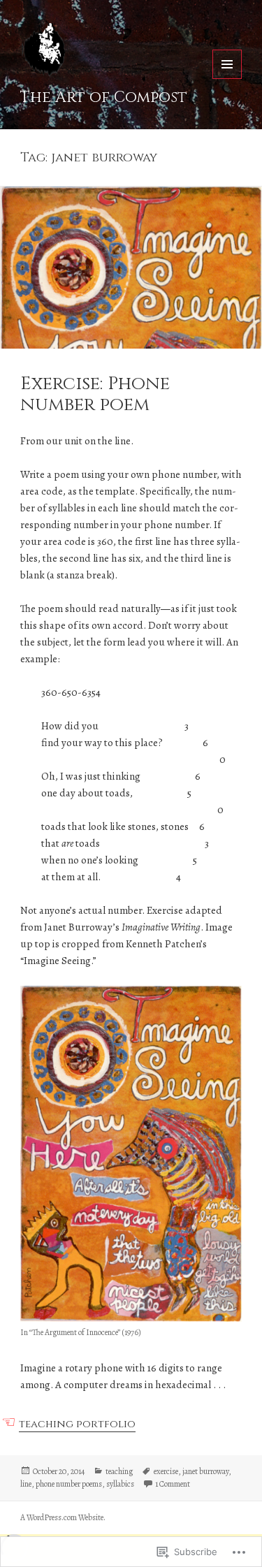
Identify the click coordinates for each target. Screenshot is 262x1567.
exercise (166, 1471)
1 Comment (172, 1483)
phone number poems (69, 1483)
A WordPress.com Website (61, 1517)
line (25, 1483)
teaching (119, 1471)
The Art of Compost (103, 97)
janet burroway (205, 1471)
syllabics (120, 1483)
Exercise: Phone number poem (95, 394)
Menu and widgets (227, 78)
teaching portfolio (77, 1424)
